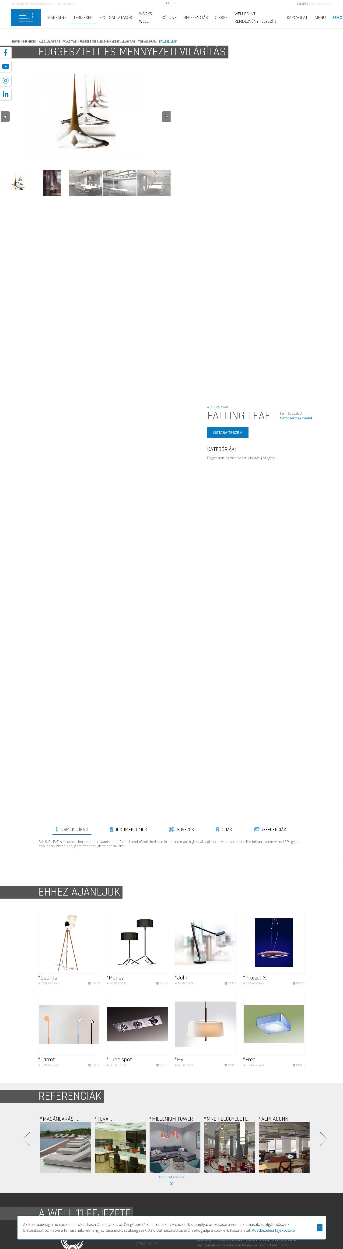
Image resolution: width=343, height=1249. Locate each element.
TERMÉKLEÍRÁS (73, 829)
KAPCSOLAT (297, 17)
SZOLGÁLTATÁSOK (115, 17)
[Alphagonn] (229, 1147)
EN (175, 3)
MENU (320, 17)
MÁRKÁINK (56, 17)
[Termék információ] (83, 942)
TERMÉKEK (83, 17)
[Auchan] (284, 1147)
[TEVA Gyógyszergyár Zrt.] (65, 1147)
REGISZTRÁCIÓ (321, 4)
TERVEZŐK (184, 830)
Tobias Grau (48, 983)
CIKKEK (221, 17)
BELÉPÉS (302, 4)
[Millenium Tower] (120, 1147)
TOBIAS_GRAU (147, 42)
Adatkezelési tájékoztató (273, 1230)
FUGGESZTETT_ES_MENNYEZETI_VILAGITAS (107, 42)
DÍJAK (225, 830)
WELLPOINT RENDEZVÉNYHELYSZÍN (255, 17)
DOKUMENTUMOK (130, 830)
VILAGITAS (70, 42)
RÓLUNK (169, 17)
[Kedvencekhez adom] (92, 942)
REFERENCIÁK (196, 17)
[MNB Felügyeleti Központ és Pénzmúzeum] (175, 1147)
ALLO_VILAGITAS (49, 42)
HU (168, 3)
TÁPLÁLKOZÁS (146, 1243)
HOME (16, 42)
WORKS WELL (145, 17)
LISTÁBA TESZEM (227, 432)
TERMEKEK (29, 42)
